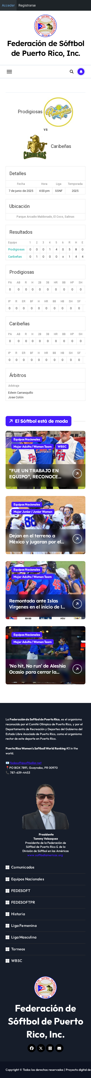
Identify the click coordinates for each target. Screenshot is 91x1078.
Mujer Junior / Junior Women (33, 511)
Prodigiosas (16, 249)
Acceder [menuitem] (8, 5)
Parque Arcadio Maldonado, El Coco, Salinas (45, 216)
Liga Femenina (24, 925)
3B (47, 282)
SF (78, 301)
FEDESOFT (20, 890)
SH (80, 282)
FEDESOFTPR (23, 902)
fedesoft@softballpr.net (26, 763)
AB (18, 282)
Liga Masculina (23, 937)
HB (62, 301)
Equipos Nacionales (27, 439)
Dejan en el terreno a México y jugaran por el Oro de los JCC (35, 542)
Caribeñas (15, 256)
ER (23, 301)
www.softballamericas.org (45, 855)
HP (72, 282)
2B (39, 282)
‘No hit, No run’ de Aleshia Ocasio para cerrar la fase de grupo (37, 672)
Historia (18, 914)
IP (9, 301)
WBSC (62, 446)
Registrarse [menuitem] (27, 5)
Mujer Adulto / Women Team (33, 446)
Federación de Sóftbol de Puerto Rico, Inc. (45, 48)
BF (31, 301)
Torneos (18, 949)
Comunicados (22, 867)
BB (64, 282)
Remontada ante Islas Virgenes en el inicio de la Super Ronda (37, 607)
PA (10, 282)
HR (56, 282)
